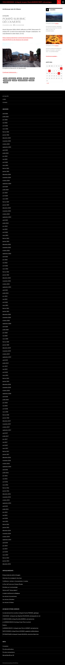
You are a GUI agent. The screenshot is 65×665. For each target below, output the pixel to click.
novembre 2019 (7, 351)
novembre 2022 (7, 247)
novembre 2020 (7, 317)
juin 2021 (5, 296)
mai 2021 (5, 299)
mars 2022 (5, 268)
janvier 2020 (6, 345)
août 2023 (5, 220)
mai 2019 (5, 369)
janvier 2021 (6, 311)
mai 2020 (5, 335)
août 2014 (5, 542)
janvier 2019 (6, 381)
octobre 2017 (6, 427)
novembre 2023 (7, 211)
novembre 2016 (7, 460)
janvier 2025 (6, 171)
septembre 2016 (7, 466)
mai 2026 (5, 122)
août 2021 (5, 290)
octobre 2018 (6, 390)
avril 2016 (5, 481)
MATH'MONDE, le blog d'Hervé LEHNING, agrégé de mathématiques (21, 631)
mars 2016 (5, 485)
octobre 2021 (6, 284)
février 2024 (6, 202)
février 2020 (6, 342)
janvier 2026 (6, 135)
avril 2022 (5, 265)
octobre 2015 (6, 500)
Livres (4, 99)
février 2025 (6, 168)
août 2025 (5, 150)
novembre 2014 (7, 533)
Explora (5, 625)
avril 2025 (5, 162)
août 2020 (5, 326)
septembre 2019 (7, 357)
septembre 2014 (7, 539)
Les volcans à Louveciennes (10, 596)
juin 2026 (5, 119)
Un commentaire (19, 25)
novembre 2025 (7, 141)
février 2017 (6, 451)
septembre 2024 (7, 183)
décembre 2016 (7, 457)
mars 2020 (5, 338)
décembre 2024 (7, 174)
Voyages (5, 102)
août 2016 (5, 469)
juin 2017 (5, 439)
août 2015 (5, 506)
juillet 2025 (6, 153)
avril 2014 (5, 551)
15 (59, 73)
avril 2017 (5, 445)
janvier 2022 (6, 275)
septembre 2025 (7, 147)
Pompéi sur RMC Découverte (14, 20)
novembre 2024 (7, 177)
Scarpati (31, 80)
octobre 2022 (6, 250)
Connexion (5, 646)
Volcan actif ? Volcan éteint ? (10, 590)
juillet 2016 (6, 472)
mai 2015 (5, 515)
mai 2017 (5, 442)
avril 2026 (5, 125)
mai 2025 (5, 159)
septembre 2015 (7, 503)
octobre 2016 (6, 463)
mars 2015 (5, 521)
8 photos (56, 45)
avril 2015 (5, 518)
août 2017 (5, 433)
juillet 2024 (6, 189)
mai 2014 (5, 548)
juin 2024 (5, 192)
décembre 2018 (7, 384)
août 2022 (5, 256)
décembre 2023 (7, 208)
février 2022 (6, 272)
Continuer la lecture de (10, 72)
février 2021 (6, 308)
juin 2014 (5, 545)
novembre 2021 (7, 281)
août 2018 (5, 396)
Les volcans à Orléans (8, 602)
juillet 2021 (6, 293)
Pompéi (14, 80)
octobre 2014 (6, 536)
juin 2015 (5, 512)
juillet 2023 (6, 223)
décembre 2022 (7, 244)
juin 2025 (5, 156)
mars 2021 (5, 305)
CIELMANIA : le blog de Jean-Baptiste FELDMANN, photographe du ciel (21, 616)
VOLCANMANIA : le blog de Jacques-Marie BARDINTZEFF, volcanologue (27, 2)
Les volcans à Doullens (8, 599)
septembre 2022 (7, 253)
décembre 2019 (7, 348)
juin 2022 (5, 259)
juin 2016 (5, 475)
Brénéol (26, 78)
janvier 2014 (6, 561)
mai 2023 (5, 229)
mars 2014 (5, 555)
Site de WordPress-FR (8, 655)
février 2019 (6, 378)
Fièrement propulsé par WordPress (10, 663)
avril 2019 (5, 372)
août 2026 (5, 113)
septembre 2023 (7, 217)
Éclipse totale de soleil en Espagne (11, 575)
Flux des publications (8, 649)
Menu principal (63, 2)
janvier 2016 (6, 491)
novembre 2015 (7, 497)
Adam (5, 78)
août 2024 (5, 186)
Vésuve (6, 82)
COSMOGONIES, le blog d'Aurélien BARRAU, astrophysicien (18, 619)
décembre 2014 (7, 530)
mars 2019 (5, 375)
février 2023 (6, 238)
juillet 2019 (6, 363)
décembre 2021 (7, 278)
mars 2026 (5, 129)
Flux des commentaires (9, 652)
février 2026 (6, 132)
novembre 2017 (7, 424)
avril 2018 (5, 408)
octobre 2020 (6, 320)
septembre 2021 (7, 287)
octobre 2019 (6, 354)
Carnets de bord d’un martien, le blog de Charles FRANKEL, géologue (21, 613)
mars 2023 (5, 235)
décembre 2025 (7, 138)
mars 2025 (5, 165)
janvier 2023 (6, 241)
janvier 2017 (6, 454)
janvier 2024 (6, 205)
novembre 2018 (7, 387)
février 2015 (6, 524)
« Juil (47, 83)
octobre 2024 (6, 180)
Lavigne (32, 78)
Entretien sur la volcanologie (10, 587)
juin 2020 (5, 332)
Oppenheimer (7, 80)
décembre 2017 (7, 421)
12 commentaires (53, 51)
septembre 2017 (7, 430)
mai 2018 (5, 405)
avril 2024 (5, 195)
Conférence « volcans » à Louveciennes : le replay (15, 581)
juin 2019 (5, 366)
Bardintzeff (12, 78)
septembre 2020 (7, 323)
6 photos (56, 23)
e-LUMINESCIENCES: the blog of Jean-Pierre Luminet (17, 622)
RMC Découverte (23, 80)
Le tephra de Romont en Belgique (11, 593)
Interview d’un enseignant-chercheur (12, 578)
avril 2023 (5, 232)
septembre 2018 (7, 393)
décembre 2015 (7, 494)
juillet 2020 (6, 329)
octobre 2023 (6, 214)
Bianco (19, 78)
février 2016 (6, 488)
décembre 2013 (7, 564)
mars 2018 (5, 412)
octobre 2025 (6, 144)
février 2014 (6, 558)
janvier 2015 (6, 527)
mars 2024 (5, 198)
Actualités (6, 15)
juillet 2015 (6, 509)
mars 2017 (5, 448)
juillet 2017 (6, 436)
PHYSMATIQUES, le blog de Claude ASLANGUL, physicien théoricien (21, 634)
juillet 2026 (6, 116)
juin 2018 (5, 402)
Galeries (52, 9)
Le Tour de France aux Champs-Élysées (13, 584)
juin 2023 (5, 226)
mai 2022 (5, 262)
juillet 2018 (6, 399)
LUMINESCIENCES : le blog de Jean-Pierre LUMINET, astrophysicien (20, 628)
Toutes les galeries (52, 56)
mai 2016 (5, 478)
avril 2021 (5, 302)
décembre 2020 (7, 314)
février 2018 (6, 415)
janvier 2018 (6, 418)
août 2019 (5, 360)
